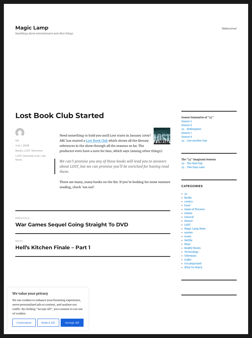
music (187, 236)
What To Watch (193, 267)
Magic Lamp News (195, 228)
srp (17, 140)
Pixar (187, 244)
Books (19, 150)
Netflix (188, 240)
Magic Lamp (31, 28)
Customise (24, 322)
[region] (48, 309)
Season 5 (186, 121)
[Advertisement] (126, 83)
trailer (187, 259)
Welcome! (229, 28)
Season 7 (186, 132)
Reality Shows (192, 248)
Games (188, 213)
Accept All (72, 322)
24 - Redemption (191, 129)
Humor (188, 221)
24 (185, 193)
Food (187, 205)
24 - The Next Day (192, 163)
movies (188, 232)
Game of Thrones (194, 209)
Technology (191, 252)
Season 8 (186, 136)
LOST (27, 150)
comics (188, 201)
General (189, 217)
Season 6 (186, 125)
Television (37, 150)
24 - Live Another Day (194, 140)
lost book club (31, 155)
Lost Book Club (97, 140)
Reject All (48, 322)
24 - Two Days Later (193, 167)
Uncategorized (192, 263)
